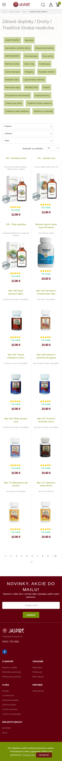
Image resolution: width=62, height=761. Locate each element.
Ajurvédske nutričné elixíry (17, 48)
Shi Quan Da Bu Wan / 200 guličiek (16, 299)
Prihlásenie (37, 672)
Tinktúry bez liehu (13, 103)
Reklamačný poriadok (11, 677)
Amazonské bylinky (44, 48)
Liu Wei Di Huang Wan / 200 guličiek (16, 427)
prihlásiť (31, 615)
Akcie (4, 733)
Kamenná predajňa (10, 700)
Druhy (25, 11)
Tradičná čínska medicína (38, 11)
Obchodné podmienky (11, 672)
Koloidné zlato (12, 79)
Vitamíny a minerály (43, 111)
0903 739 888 (10, 641)
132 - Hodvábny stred (16, 158)
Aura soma (48, 56)
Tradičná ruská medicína (17, 111)
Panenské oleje (12, 87)
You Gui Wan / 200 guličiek (16, 491)
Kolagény (29, 72)
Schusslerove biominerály (17, 95)
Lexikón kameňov (10, 709)
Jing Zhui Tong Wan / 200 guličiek (46, 427)
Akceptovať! (44, 755)
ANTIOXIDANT (12, 56)
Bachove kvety (12, 64)
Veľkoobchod (38, 691)
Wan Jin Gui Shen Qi (46, 491)
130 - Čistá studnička (16, 224)
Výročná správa (9, 705)
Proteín (46, 87)
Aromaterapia (31, 56)
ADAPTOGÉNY (12, 40)
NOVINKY (6, 728)
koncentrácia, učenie (46, 233)
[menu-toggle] (4, 4)
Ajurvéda (29, 40)
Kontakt (5, 691)
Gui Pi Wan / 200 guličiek (46, 299)
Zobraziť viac (29, 755)
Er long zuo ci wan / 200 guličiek (16, 363)
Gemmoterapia (12, 72)
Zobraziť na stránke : (33, 148)
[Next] (31, 562)
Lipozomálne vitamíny (34, 79)
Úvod (4, 11)
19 (55, 556)
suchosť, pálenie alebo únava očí (46, 167)
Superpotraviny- (42, 95)
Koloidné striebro (47, 72)
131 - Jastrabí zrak (46, 158)
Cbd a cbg (29, 64)
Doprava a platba (9, 667)
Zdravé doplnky (14, 11)
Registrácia (37, 667)
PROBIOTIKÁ (31, 87)
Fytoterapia (44, 64)
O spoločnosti (8, 695)
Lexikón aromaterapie (11, 714)
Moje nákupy (38, 677)
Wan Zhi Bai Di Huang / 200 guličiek (46, 363)
